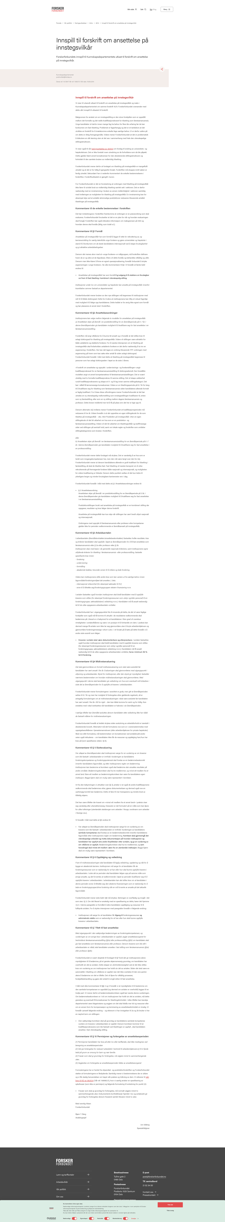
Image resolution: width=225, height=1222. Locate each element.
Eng (154, 9)
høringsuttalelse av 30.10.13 (102, 148)
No (151, 9)
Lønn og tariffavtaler (65, 1174)
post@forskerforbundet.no (154, 1176)
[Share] (162, 69)
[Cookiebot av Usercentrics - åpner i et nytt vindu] (51, 1218)
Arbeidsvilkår (62, 1181)
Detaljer (133, 1218)
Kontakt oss (148, 1191)
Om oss (59, 1196)
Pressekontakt (149, 1194)
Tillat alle (170, 1204)
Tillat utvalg (170, 1210)
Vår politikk (61, 1189)
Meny (165, 9)
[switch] (91, 1218)
